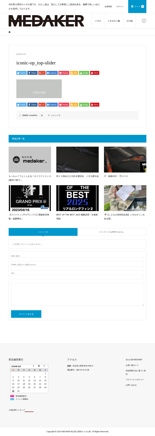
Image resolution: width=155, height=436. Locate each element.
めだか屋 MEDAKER (134, 359)
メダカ (98, 20)
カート (139, 6)
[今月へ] (40, 366)
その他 (129, 20)
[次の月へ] (45, 366)
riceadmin (33, 115)
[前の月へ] (34, 366)
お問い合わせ (131, 385)
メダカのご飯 (113, 20)
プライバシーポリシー (135, 379)
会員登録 (108, 6)
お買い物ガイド (132, 365)
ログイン (120, 6)
